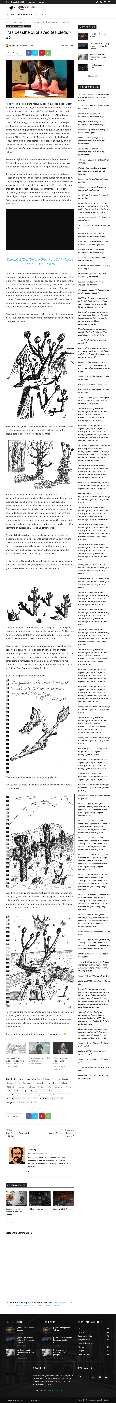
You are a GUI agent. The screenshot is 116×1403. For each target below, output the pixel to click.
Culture (64, 1083)
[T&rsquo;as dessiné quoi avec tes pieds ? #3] (16, 1048)
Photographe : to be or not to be (92, 768)
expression (58, 1087)
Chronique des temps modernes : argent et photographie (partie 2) (93, 457)
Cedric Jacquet (84, 748)
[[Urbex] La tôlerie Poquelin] (63, 1198)
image (58, 1091)
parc (68, 1095)
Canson (17, 1083)
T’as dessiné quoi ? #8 (39, 1058)
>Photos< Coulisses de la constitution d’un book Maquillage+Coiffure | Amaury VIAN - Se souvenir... (94, 897)
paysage (27, 26)
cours (48, 1083)
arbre (22, 1079)
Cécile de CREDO (85, 981)
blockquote (63, 1079)
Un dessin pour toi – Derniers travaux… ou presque (14, 1211)
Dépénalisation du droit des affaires (21, 1087)
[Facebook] (93, 2)
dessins (48, 1087)
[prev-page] (7, 1221)
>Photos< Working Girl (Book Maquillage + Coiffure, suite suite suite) (92, 556)
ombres (47, 1095)
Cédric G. (82, 784)
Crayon (55, 1083)
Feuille (68, 1087)
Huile (51, 1091)
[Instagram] (97, 2)
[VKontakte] (106, 1377)
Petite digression (13, 1099)
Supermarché (57, 1099)
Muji (30, 1095)
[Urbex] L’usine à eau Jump (39, 1209)
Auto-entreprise (85, 962)
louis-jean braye (85, 273)
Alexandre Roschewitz (87, 773)
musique (38, 1095)
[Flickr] (29, 1171)
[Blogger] (80, 1377)
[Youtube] (108, 2)
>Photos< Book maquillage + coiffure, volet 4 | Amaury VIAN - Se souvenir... (93, 806)
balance (46, 1079)
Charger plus (93, 76)
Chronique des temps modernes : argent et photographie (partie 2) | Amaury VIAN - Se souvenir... (93, 428)
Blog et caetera (34, 22)
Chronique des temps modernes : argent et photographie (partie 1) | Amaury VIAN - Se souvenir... (93, 1032)
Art (28, 1079)
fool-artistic (33, 1091)
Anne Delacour (84, 578)
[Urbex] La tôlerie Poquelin (63, 1209)
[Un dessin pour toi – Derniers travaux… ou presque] (16, 1198)
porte (35, 1099)
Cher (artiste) (38, 1083)
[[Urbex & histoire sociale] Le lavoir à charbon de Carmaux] (83, 46)
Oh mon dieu (83, 168)
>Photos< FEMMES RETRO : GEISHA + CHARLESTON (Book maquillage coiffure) (93, 536)
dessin (40, 1087)
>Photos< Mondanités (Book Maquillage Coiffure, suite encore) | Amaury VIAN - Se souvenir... (93, 595)
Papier (60, 1095)
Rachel (81, 362)
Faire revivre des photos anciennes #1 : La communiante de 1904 (92, 321)
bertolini (82, 265)
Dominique (83, 389)
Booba (9, 1083)
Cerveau (26, 1083)
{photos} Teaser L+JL (97, 384)
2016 (15, 1079)
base (54, 1079)
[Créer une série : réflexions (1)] (63, 1048)
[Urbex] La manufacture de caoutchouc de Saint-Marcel (91, 140)
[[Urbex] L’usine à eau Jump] (40, 1198)
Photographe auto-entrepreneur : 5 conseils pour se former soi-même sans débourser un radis (93, 437)
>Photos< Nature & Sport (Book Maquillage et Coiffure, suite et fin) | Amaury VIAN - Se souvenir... (94, 468)
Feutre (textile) (20, 1091)
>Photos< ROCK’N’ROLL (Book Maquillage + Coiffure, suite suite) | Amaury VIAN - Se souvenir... (93, 840)
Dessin (20, 26)
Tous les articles (19, 22)
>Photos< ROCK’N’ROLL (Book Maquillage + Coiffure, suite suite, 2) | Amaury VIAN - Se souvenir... (93, 823)
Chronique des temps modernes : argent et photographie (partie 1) (94, 499)
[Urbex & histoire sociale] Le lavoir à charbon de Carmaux (99, 46)
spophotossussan (85, 121)
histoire (43, 1091)
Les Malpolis (11, 1095)
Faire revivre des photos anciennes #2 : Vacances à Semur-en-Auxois (92, 304)
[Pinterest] (42, 53)
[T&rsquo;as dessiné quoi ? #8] (39, 1048)
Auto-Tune (36, 1079)
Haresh (81, 384)
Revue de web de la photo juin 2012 (93, 482)
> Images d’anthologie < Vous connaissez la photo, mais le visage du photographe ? (93, 400)
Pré (79, 282)
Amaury (15, 45)
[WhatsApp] (48, 53)
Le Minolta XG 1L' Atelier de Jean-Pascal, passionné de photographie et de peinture (93, 206)
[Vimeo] (104, 2)
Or (54, 1095)
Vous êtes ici (31, 1103)
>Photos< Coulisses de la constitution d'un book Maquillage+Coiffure (93, 923)
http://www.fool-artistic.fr (37, 1154)
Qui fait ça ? (44, 1099)
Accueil (8, 22)
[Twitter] (101, 2)
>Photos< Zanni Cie (100, 976)
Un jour (21, 1103)
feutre (9, 1091)
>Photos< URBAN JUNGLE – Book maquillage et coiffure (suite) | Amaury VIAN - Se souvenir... (92, 877)
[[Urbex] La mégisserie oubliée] (83, 36)
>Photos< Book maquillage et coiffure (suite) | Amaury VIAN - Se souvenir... (93, 917)
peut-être (26, 1099)
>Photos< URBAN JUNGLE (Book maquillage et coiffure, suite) (92, 661)
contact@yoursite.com (52, 1390)
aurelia (81, 397)
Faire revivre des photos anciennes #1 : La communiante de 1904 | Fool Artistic (93, 351)
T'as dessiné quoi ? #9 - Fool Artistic (93, 290)
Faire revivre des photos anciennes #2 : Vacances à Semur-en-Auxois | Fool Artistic (93, 315)
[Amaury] (7, 45)
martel (81, 953)
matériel (22, 1095)
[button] (107, 14)
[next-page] (12, 1221)
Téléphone (11, 1103)
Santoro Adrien (85, 249)
